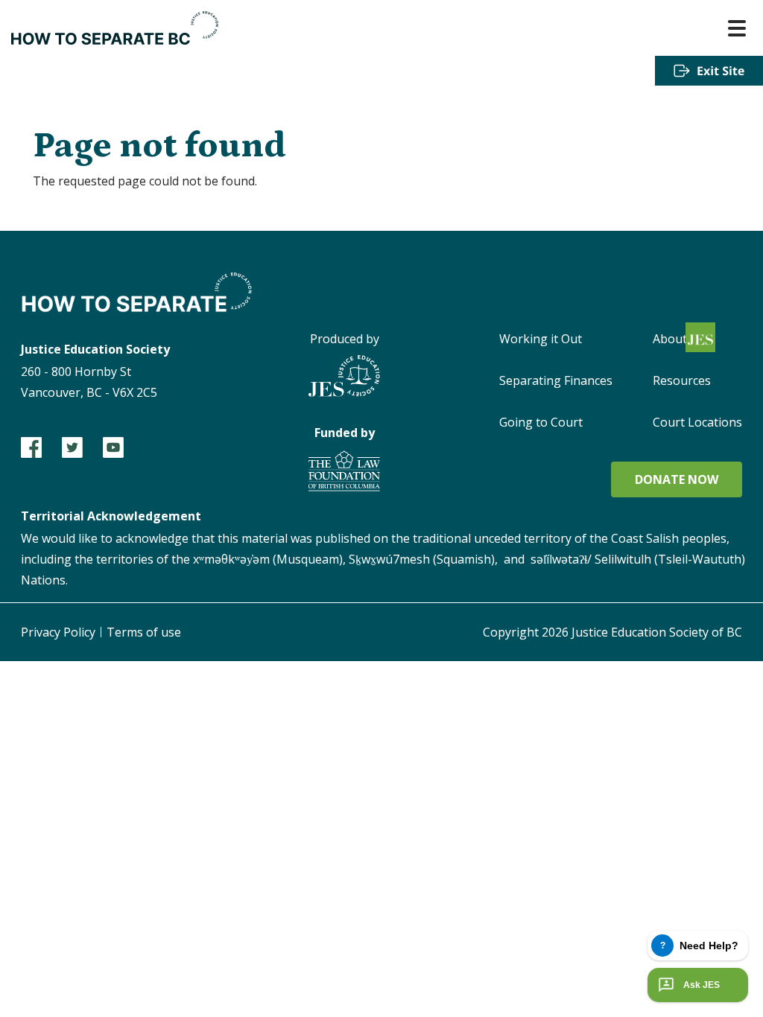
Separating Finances (555, 380)
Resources (682, 380)
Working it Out (540, 339)
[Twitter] (72, 447)
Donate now (676, 479)
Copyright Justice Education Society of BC (612, 632)
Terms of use (144, 632)
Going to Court (541, 422)
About (670, 339)
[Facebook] (31, 447)
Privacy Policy (58, 632)
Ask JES (701, 985)
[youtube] (113, 447)
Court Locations (697, 422)
